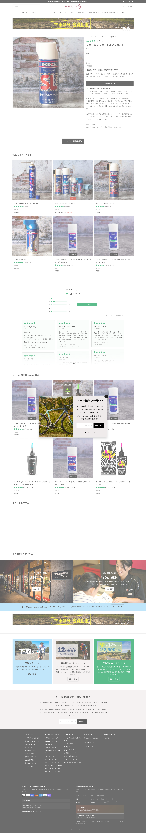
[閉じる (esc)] (106, 396)
